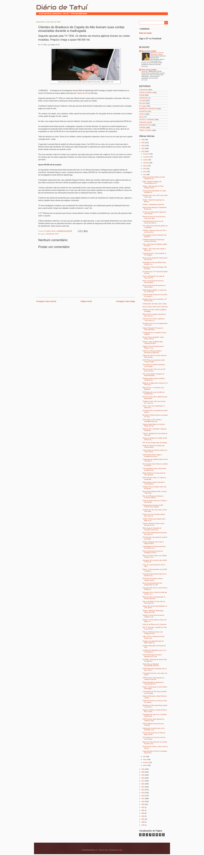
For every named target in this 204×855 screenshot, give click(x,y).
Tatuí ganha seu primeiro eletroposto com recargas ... (154, 365)
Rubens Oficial (51, 231)
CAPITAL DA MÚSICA (146, 92)
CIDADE (141, 95)
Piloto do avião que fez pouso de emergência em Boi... (153, 551)
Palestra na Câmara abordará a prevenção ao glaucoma (152, 351)
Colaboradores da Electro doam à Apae (155, 304)
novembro (146, 157)
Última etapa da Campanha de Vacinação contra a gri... (152, 528)
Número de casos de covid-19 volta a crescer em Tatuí (154, 217)
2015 (143, 787)
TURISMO (142, 127)
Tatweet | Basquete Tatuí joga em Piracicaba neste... (153, 328)
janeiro (145, 765)
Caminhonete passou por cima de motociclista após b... (153, 222)
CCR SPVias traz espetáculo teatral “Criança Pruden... (154, 360)
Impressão (144, 71)
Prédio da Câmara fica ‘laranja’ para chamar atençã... (153, 446)
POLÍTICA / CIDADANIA (146, 119)
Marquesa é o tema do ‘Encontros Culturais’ (157, 53)
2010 (143, 801)
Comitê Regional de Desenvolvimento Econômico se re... (154, 547)
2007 (143, 807)
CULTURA (142, 100)
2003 (143, 813)
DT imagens (143, 106)
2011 (143, 798)
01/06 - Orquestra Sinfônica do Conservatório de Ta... (152, 182)
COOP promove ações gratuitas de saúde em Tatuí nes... (153, 678)
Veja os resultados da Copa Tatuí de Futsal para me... (154, 602)
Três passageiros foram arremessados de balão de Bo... (154, 469)
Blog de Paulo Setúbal (148, 51)
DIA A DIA (142, 103)
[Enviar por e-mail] (79, 231)
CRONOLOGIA (143, 98)
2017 (143, 781)
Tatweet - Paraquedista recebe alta (153, 204)
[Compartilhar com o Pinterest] (87, 231)
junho (145, 171)
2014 (143, 790)
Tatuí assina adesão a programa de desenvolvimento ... (153, 374)
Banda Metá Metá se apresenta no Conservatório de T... (153, 683)
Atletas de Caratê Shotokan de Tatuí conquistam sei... (154, 177)
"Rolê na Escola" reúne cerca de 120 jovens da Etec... (154, 370)
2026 (143, 139)
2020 (143, 772)
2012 (143, 795)
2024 (143, 145)
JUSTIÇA (142, 114)
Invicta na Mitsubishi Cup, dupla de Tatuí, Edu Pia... (153, 277)
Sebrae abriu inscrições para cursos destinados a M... (154, 729)
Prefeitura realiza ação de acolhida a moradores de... (154, 379)
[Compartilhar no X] (83, 231)
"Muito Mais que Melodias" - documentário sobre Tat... (151, 664)
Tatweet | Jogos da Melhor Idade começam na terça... (153, 342)
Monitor (141, 117)
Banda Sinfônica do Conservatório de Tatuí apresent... (154, 473)
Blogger (120, 850)
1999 (143, 822)
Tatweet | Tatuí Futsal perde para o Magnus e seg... (153, 347)
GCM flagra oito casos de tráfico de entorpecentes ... (153, 393)
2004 (143, 810)
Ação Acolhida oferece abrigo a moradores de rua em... (152, 455)
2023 (143, 148)
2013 (143, 792)
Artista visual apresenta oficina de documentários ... (153, 281)
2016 (143, 784)
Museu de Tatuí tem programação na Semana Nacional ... (154, 597)
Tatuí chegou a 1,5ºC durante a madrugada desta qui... (152, 420)
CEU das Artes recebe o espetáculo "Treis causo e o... (154, 319)
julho (144, 168)
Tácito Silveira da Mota (149, 70)
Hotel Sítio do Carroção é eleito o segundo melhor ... (153, 579)
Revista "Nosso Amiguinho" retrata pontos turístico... (153, 338)
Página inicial (86, 301)
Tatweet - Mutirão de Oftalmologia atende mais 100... (153, 611)
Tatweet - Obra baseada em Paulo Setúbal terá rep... (153, 187)
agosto (145, 166)
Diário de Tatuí (61, 7)
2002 (143, 816)
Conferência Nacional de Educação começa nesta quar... (153, 240)
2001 (143, 819)
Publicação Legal (144, 122)
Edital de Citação (145, 33)
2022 (143, 151)
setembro (146, 163)
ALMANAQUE (143, 90)
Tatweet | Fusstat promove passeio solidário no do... (153, 616)
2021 (143, 769)
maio (144, 174)
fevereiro (146, 762)
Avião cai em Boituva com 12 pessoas (154, 624)
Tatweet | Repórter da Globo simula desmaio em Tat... (153, 524)
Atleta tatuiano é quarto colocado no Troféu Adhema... (154, 483)
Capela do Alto (82, 93)
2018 (143, 778)
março (145, 759)
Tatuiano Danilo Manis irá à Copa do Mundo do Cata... (154, 425)
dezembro (146, 154)
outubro (145, 160)
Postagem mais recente (46, 301)
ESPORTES (143, 111)
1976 (143, 825)
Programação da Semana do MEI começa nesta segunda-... (153, 506)
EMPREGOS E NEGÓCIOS (148, 108)
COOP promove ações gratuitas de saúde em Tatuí (153, 719)
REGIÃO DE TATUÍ (52, 234)
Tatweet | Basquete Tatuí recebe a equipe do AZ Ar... (153, 542)
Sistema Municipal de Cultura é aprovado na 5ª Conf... (152, 655)
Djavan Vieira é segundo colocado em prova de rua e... (154, 315)
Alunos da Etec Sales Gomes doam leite (155, 307)
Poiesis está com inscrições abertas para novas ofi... (154, 515)
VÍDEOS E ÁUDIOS (145, 130)
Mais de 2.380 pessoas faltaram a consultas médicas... (153, 496)
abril (144, 756)
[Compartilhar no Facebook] (85, 231)
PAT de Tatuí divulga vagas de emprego (155, 442)
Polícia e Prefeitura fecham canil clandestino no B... (153, 632)
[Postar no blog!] (81, 231)
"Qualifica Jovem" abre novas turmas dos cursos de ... (154, 402)
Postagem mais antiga (125, 301)
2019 (143, 775)
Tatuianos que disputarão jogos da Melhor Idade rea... (153, 641)
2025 (143, 142)
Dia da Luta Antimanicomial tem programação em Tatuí (152, 583)
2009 (143, 804)
